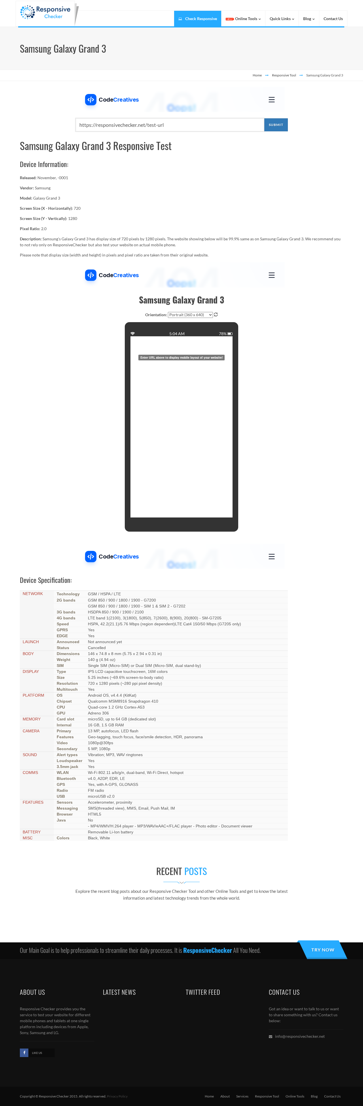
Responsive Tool (284, 75)
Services (242, 1096)
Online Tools (295, 1096)
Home (257, 75)
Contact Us (332, 1096)
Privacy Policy (117, 1096)
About (225, 1096)
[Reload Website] (216, 314)
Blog (314, 1096)
